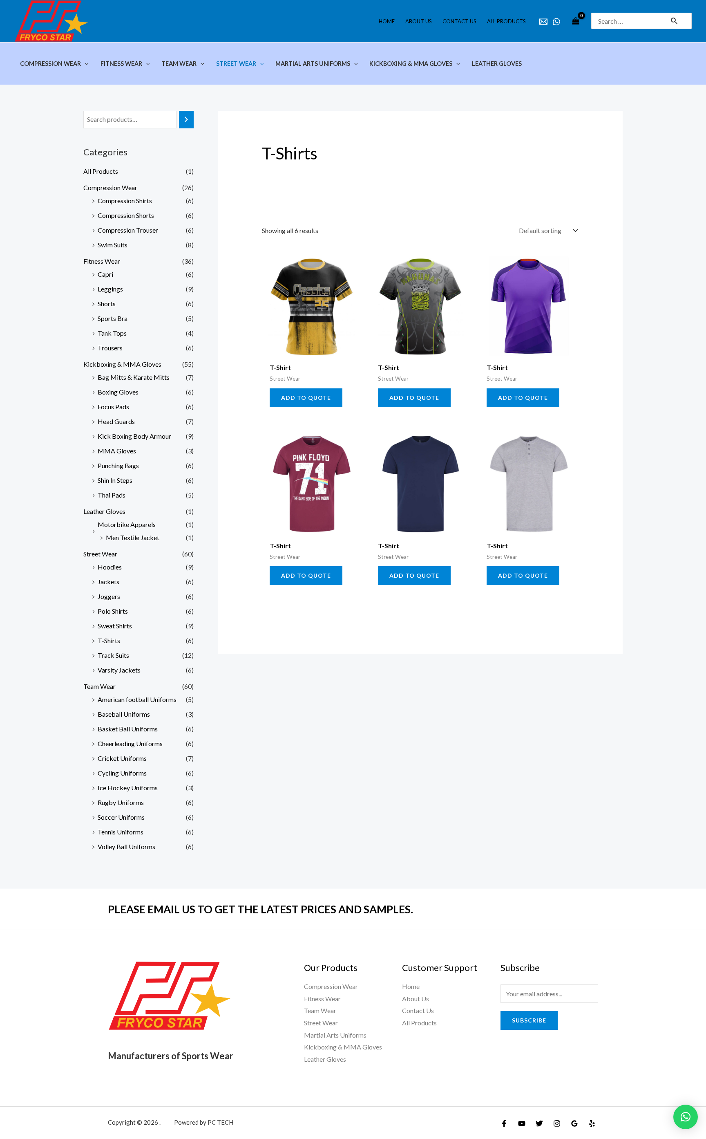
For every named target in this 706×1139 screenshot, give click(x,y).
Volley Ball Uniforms (126, 846)
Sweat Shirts (115, 626)
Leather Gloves (104, 511)
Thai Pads (111, 495)
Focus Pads (113, 406)
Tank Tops (112, 333)
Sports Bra (112, 318)
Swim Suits (112, 245)
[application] (85, 63)
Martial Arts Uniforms (335, 1035)
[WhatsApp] (556, 22)
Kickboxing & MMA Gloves (122, 364)
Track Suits (113, 655)
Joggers (109, 596)
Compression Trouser (128, 230)
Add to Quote (306, 397)
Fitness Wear (101, 261)
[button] (685, 1117)
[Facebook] (504, 1123)
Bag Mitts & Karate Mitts (134, 377)
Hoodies (110, 567)
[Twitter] (539, 1123)
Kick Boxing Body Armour (134, 436)
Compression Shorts (126, 215)
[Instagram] (557, 1123)
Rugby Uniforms (121, 802)
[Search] (186, 119)
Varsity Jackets (119, 670)
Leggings (110, 289)
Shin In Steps (115, 480)
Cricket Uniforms (122, 758)
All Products (100, 171)
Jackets (108, 581)
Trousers (110, 348)
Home (411, 986)
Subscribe (529, 1020)
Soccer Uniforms (121, 817)
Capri (105, 274)
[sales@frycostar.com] (543, 22)
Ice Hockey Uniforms (128, 787)
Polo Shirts (113, 611)
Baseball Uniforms (124, 714)
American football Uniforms (137, 699)
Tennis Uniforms (120, 832)
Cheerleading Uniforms (130, 743)
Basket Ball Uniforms (128, 729)
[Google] (574, 1123)
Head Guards (116, 421)
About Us (415, 998)
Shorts (107, 303)
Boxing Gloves (118, 392)
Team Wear (99, 686)
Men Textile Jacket (132, 537)
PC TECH (220, 1122)
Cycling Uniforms (122, 773)
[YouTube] (521, 1123)
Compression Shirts (125, 200)
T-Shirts (109, 640)
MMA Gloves (117, 451)
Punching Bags (118, 465)
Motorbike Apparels (127, 524)
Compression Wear (110, 187)
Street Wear (100, 554)
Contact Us (418, 1010)
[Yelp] (592, 1123)
